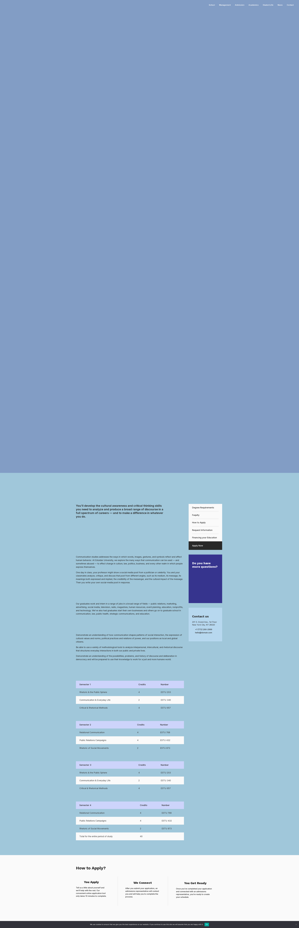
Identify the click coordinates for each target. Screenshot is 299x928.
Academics (254, 5)
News (280, 5)
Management (225, 5)
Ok (207, 924)
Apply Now (197, 545)
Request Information (202, 530)
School (212, 5)
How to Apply (199, 522)
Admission (239, 5)
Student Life (268, 5)
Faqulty (195, 515)
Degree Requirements (203, 507)
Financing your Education (204, 537)
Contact (290, 5)
